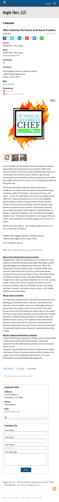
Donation (17, 376)
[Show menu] (53, 3)
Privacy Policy (25, 498)
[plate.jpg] (23, 157)
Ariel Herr (7, 33)
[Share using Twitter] (12, 39)
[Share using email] (34, 39)
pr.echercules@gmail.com (28, 485)
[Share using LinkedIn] (19, 39)
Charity (10, 376)
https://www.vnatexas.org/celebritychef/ (25, 250)
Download (9, 91)
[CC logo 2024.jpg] (7, 157)
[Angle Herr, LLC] (6, 417)
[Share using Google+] (27, 39)
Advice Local (7, 498)
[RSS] (54, 488)
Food (30, 376)
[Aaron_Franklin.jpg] (15, 157)
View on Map (8, 84)
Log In (48, 3)
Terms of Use (37, 498)
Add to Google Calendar (15, 94)
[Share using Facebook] (4, 39)
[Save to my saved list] (42, 39)
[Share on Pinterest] (52, 101)
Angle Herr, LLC (14, 12)
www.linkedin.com (12, 411)
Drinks (24, 376)
